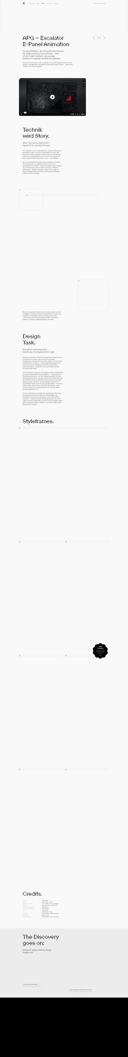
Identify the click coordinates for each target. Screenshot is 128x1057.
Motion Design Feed (99, 3)
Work (43, 3)
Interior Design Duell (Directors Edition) (81, 990)
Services (49, 3)
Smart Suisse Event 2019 (30, 984)
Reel (38, 3)
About (56, 3)
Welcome (31, 3)
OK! (100, 655)
